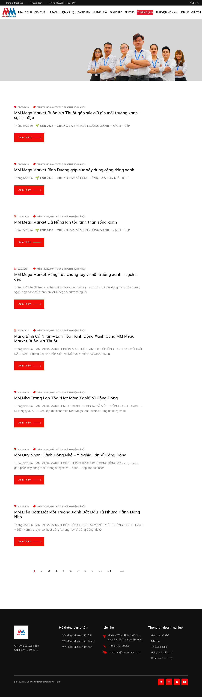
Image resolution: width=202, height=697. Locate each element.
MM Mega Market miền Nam (77, 646)
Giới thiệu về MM (160, 635)
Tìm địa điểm (36, 3)
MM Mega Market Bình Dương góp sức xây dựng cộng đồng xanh (74, 169)
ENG (196, 3)
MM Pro (155, 641)
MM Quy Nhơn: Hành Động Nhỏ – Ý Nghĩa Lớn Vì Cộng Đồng (70, 455)
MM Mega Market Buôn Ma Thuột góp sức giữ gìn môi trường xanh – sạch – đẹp (77, 115)
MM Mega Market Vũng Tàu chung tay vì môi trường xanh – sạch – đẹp (75, 277)
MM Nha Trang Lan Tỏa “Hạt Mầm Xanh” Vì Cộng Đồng (66, 398)
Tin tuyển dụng (159, 646)
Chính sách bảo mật (162, 658)
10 (100, 571)
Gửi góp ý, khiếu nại (161, 652)
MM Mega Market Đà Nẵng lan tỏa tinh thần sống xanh (65, 222)
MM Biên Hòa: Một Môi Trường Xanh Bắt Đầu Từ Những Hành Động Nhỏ (77, 514)
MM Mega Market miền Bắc (77, 635)
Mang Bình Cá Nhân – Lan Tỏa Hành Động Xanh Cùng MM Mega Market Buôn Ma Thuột (74, 338)
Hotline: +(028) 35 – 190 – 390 (62, 3)
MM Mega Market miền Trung (78, 641)
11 (109, 571)
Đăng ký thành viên (14, 3)
